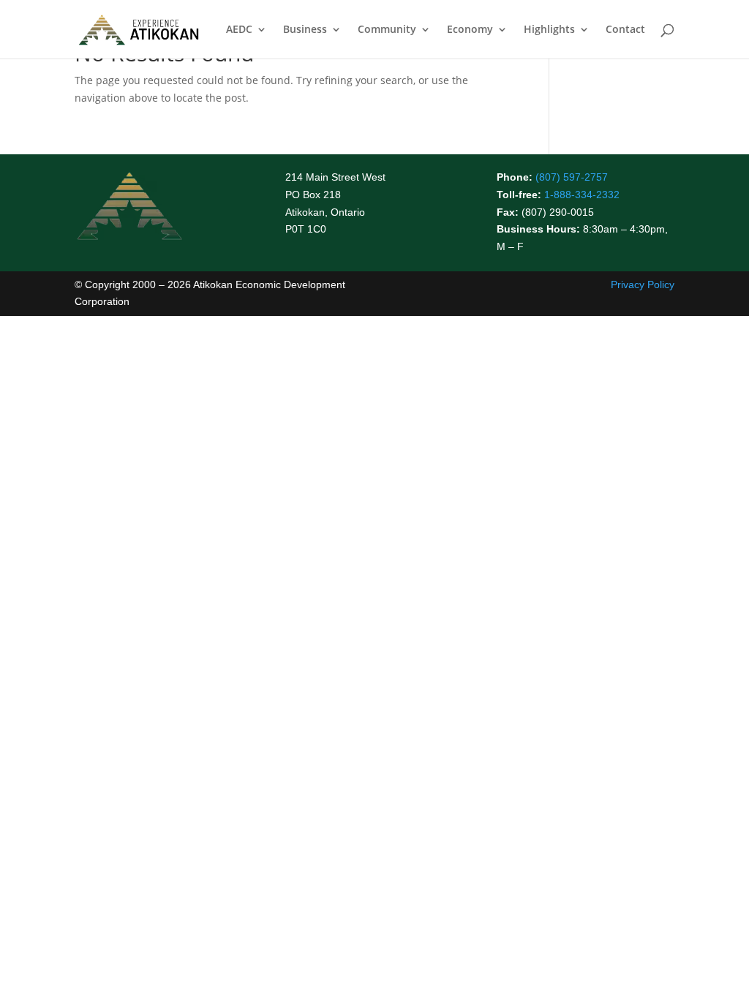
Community (387, 30)
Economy (470, 30)
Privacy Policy (642, 284)
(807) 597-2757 (571, 177)
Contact (625, 30)
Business (305, 30)
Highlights (549, 30)
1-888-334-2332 (582, 194)
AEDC (239, 30)
